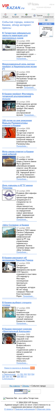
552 (25, 374)
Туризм (39, 16)
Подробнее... (22, 58)
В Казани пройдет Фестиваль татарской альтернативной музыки (18, 96)
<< (18, 374)
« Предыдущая (9, 374)
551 (21, 374)
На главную (15, 386)
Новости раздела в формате (19, 368)
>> (25, 376)
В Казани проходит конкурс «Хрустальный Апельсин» (17, 330)
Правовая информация (25, 409)
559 (18, 376)
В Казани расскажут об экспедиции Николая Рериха (17, 258)
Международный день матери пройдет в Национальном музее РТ (19, 66)
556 (7, 376)
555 (3, 376)
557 (11, 376)
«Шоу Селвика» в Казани (15, 225)
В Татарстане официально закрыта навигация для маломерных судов (16, 35)
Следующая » (8, 379)
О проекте (8, 409)
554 (32, 374)
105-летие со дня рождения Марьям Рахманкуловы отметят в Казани (17, 123)
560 (22, 376)
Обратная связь (44, 409)
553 (29, 374)
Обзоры (25, 386)
